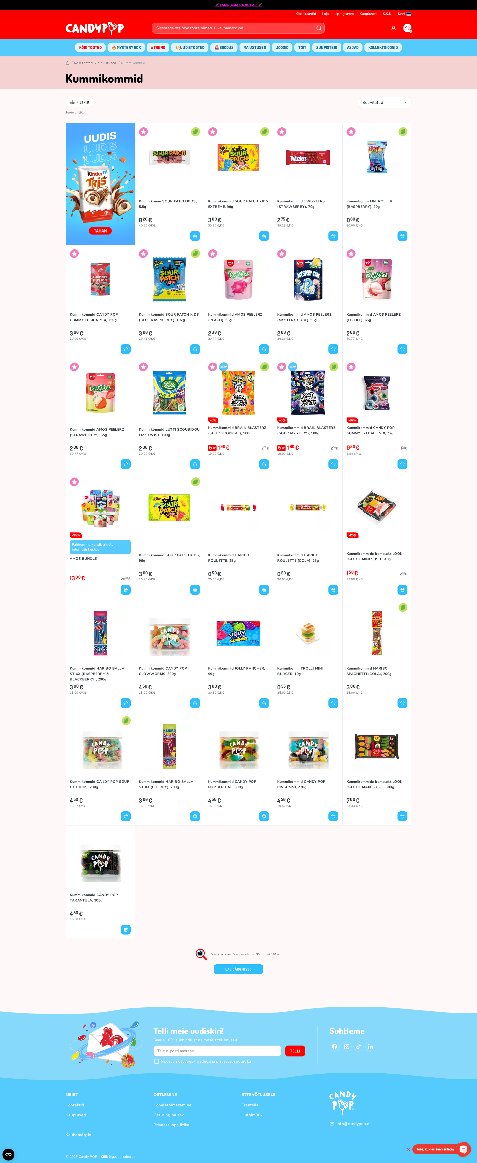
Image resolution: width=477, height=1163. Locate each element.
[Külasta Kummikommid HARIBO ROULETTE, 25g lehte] (238, 507)
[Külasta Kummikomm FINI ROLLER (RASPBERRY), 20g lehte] (377, 157)
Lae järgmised (238, 969)
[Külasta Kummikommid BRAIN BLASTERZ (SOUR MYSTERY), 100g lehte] (307, 392)
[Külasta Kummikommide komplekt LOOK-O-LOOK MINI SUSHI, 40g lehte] (377, 507)
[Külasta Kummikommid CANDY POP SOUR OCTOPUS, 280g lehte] (100, 746)
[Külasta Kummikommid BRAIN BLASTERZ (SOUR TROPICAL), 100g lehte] (238, 392)
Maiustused (107, 63)
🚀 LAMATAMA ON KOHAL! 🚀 (238, 5)
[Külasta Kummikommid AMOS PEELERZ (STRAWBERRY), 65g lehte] (100, 392)
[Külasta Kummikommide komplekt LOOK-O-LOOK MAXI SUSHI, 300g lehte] (377, 746)
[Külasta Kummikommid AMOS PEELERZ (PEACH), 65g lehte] (238, 279)
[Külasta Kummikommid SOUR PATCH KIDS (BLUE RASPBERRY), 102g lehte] (169, 279)
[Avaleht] (96, 30)
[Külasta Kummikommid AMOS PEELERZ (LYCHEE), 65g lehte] (377, 279)
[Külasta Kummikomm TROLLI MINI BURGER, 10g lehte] (307, 633)
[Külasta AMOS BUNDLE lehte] (100, 507)
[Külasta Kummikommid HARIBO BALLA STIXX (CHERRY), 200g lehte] (169, 746)
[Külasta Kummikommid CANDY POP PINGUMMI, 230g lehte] (307, 746)
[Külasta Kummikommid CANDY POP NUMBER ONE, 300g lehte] (238, 746)
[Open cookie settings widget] (8, 1155)
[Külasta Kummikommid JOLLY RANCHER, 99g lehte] (238, 633)
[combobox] (385, 102)
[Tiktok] (358, 1046)
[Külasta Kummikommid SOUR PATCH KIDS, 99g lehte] (169, 507)
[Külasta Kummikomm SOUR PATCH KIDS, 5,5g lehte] (169, 157)
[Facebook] (335, 1046)
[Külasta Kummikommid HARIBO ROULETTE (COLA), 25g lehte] (307, 507)
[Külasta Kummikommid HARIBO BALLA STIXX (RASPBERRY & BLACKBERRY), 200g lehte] (100, 633)
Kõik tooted (83, 63)
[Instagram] (347, 1046)
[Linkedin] (370, 1046)
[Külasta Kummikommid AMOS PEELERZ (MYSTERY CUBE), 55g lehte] (307, 279)
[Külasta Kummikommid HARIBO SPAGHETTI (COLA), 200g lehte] (377, 633)
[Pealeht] (67, 63)
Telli (295, 1051)
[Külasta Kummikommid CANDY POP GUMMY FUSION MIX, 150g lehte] (100, 279)
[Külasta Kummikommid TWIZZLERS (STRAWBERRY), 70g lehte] (307, 157)
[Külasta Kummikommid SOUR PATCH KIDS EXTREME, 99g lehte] (238, 157)
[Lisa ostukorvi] (195, 236)
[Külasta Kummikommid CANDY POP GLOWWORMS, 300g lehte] (169, 633)
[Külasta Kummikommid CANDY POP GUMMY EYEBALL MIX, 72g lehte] (377, 392)
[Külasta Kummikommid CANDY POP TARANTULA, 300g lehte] (100, 859)
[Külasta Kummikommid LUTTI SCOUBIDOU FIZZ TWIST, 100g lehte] (169, 392)
